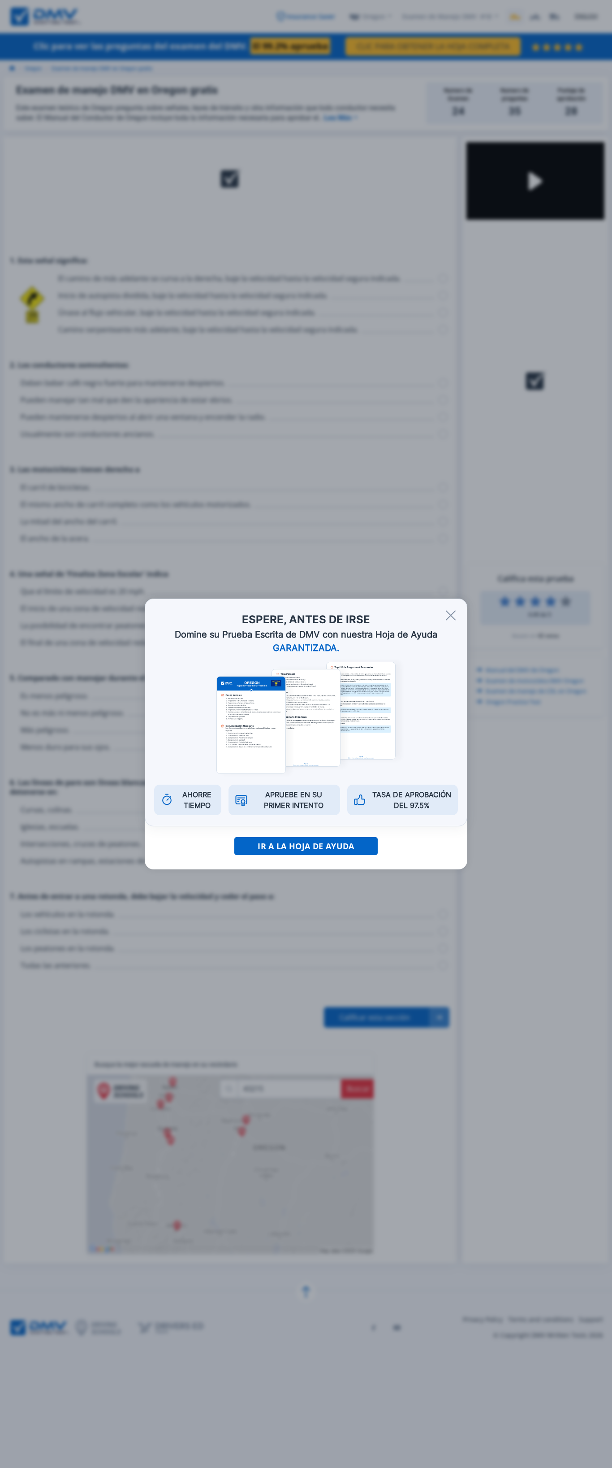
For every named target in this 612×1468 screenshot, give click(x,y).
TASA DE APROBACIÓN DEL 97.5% (411, 800)
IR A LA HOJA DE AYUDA (306, 846)
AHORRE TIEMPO (196, 800)
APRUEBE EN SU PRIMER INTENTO (293, 800)
